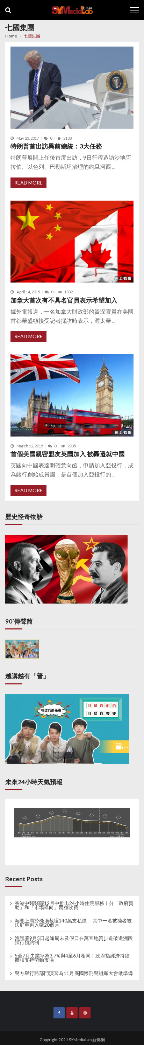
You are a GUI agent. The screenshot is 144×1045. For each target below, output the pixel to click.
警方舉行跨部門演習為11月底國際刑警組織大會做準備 (74, 973)
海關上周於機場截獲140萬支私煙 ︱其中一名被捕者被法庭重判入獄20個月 (73, 923)
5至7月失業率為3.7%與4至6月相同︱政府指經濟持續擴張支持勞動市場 (72, 958)
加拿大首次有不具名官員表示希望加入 (63, 300)
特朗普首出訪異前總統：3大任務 (56, 146)
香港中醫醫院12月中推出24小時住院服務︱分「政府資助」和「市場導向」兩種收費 (74, 905)
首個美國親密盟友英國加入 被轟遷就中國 (67, 454)
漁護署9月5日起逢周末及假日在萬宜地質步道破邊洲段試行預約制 (74, 940)
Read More (28, 183)
